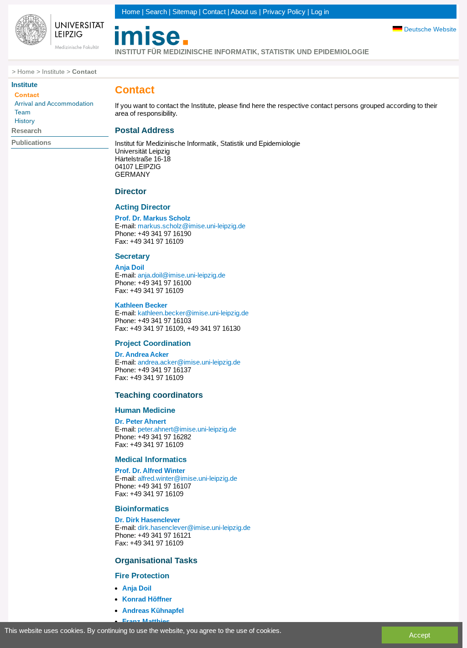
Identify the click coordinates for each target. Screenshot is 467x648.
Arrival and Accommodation (54, 103)
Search (156, 11)
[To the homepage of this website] (151, 43)
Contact (214, 11)
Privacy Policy (284, 11)
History (25, 120)
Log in (320, 11)
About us (244, 11)
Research (26, 130)
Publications (31, 142)
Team (23, 112)
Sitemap (184, 11)
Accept (419, 635)
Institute (53, 71)
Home (131, 11)
